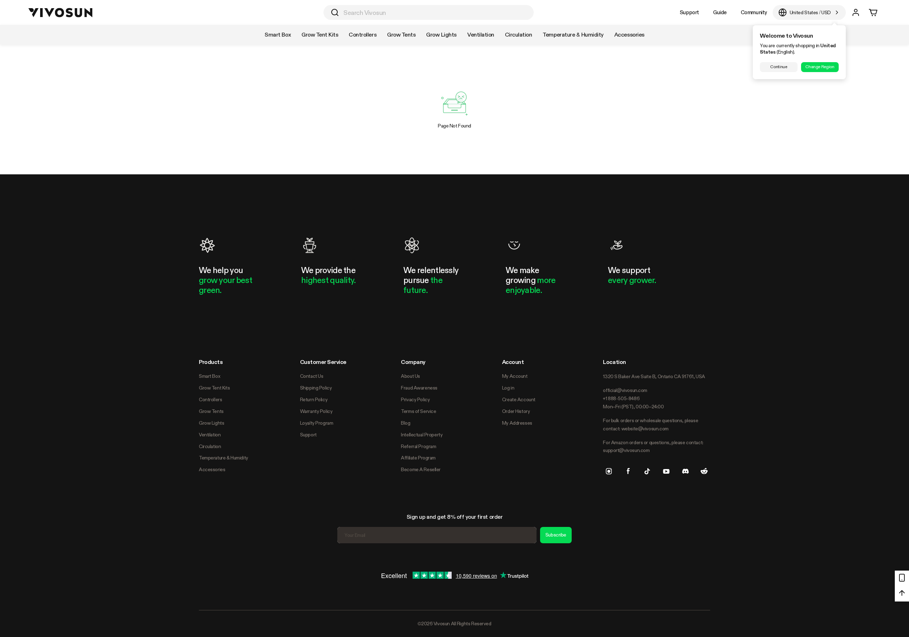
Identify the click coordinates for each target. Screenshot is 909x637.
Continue (778, 66)
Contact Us (311, 376)
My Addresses (517, 423)
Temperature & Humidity (223, 458)
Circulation (210, 446)
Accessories (212, 469)
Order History (516, 411)
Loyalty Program (316, 423)
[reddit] (704, 471)
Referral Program (418, 446)
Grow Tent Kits (214, 388)
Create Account (518, 399)
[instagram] (609, 471)
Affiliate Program (418, 458)
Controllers (210, 399)
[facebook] (628, 471)
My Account (515, 376)
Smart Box (209, 376)
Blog (405, 423)
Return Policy (314, 399)
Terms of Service (418, 411)
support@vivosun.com (626, 450)
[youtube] (666, 471)
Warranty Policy (316, 411)
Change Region (819, 66)
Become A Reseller (421, 469)
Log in (508, 388)
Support (689, 12)
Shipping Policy (316, 388)
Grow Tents (211, 411)
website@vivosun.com (645, 428)
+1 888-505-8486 (621, 398)
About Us (410, 376)
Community (754, 12)
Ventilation (210, 434)
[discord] (685, 471)
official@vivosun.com (625, 390)
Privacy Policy (415, 399)
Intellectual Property (421, 434)
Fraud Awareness (419, 388)
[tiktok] (647, 471)
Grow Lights (211, 423)
